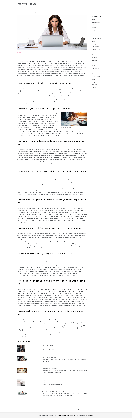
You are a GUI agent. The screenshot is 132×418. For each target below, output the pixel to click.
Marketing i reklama (97, 38)
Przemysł (94, 57)
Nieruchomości (96, 46)
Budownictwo (96, 22)
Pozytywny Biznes (26, 3)
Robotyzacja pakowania (79, 409)
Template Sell (89, 415)
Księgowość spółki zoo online (50, 368)
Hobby (94, 33)
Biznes (19, 52)
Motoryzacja (95, 44)
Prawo (93, 55)
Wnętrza (94, 84)
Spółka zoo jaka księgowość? (50, 357)
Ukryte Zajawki (96, 76)
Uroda (93, 79)
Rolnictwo (94, 60)
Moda (93, 41)
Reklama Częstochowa (25, 409)
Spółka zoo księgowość (48, 345)
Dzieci (93, 25)
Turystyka (94, 74)
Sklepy (94, 63)
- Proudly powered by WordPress (66, 415)
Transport (95, 71)
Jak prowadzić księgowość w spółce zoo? (53, 391)
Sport (93, 65)
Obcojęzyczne (96, 49)
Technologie (95, 68)
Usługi (93, 82)
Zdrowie (94, 87)
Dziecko (94, 27)
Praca (93, 52)
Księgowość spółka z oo (48, 380)
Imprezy (94, 36)
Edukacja (94, 30)
